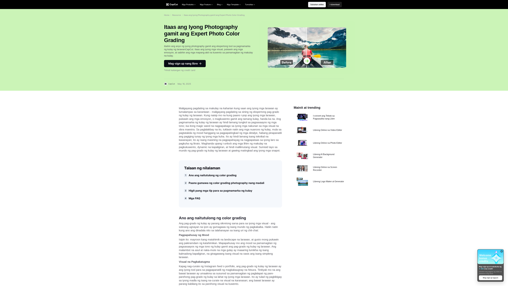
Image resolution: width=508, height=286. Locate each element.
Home (166, 15)
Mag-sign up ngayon (490, 278)
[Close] (501, 251)
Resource (176, 15)
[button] (334, 4)
